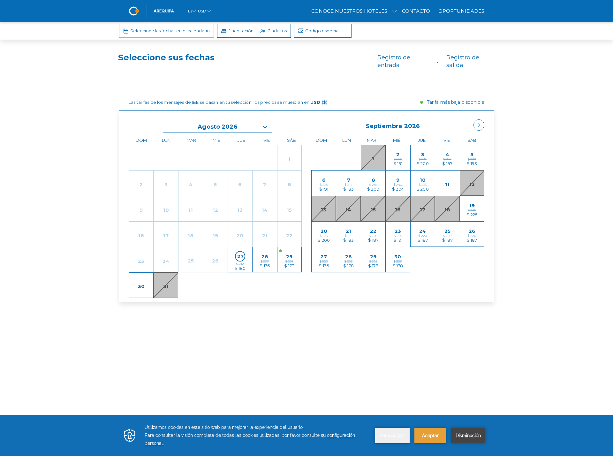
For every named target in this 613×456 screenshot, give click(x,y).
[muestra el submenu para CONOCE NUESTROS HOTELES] (395, 11)
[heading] (243, 64)
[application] (306, 435)
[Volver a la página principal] (151, 11)
